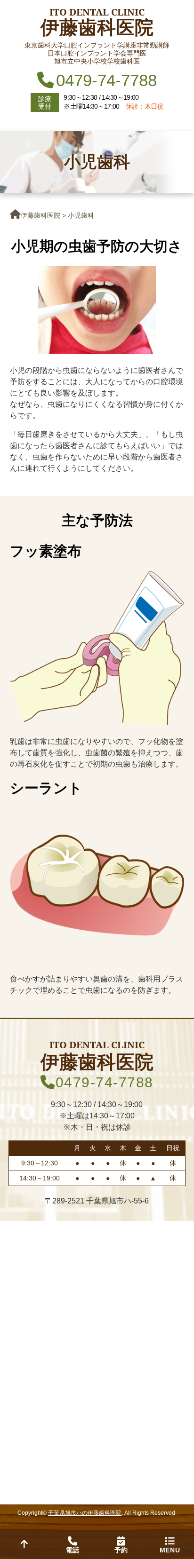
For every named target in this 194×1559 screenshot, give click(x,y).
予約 (121, 1550)
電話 (73, 1550)
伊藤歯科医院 (40, 215)
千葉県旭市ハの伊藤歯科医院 (84, 1513)
